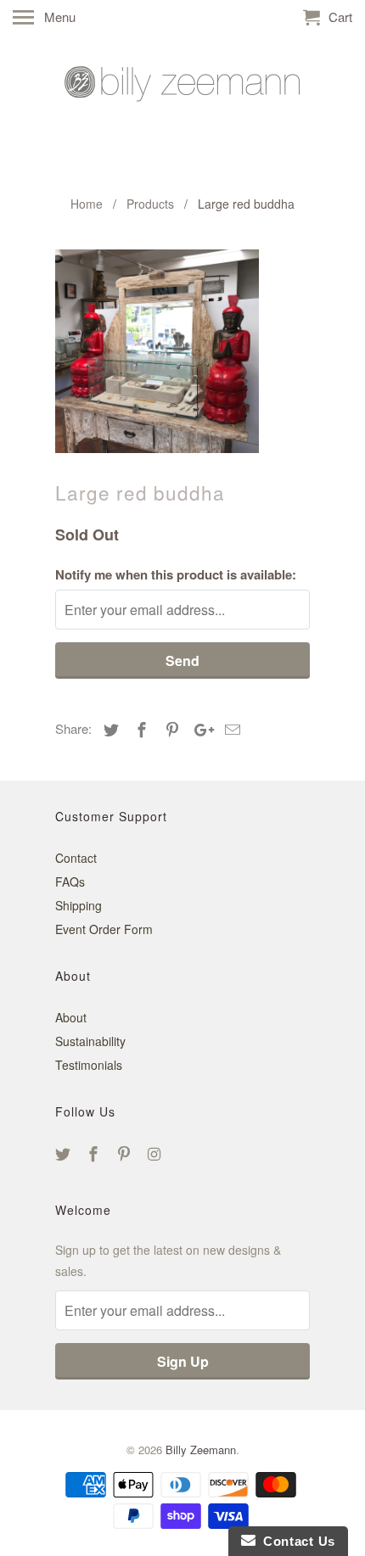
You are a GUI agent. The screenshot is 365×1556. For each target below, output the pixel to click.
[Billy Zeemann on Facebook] (95, 1153)
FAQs (70, 881)
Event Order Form (104, 929)
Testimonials (88, 1064)
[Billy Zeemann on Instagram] (155, 1153)
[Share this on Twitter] (108, 729)
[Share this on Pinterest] (169, 729)
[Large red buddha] (157, 351)
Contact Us (295, 1541)
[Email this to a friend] (230, 729)
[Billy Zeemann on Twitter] (64, 1153)
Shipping (78, 905)
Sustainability (90, 1041)
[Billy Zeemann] (182, 111)
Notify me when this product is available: (175, 574)
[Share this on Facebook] (139, 729)
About (71, 1017)
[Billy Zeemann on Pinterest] (125, 1153)
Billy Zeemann (201, 1449)
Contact (76, 857)
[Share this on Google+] (199, 729)
